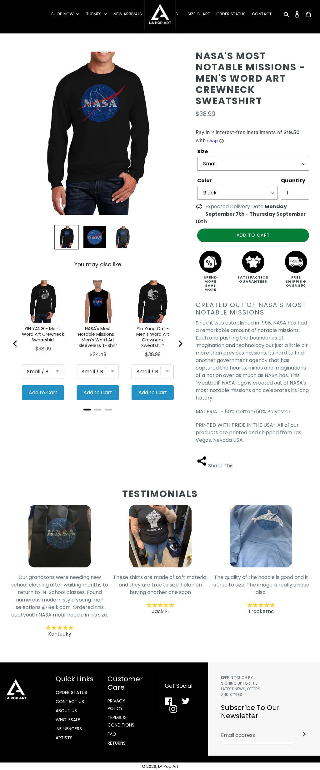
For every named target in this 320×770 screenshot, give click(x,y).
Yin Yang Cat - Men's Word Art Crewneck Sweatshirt (152, 337)
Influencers (69, 729)
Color (204, 180)
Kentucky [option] (59, 606)
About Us (66, 710)
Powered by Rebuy (98, 418)
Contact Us (70, 701)
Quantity (293, 180)
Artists (64, 738)
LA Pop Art (168, 766)
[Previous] (15, 343)
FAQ (112, 734)
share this (220, 465)
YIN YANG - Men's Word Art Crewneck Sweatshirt (43, 334)
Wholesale (68, 720)
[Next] (180, 343)
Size (202, 151)
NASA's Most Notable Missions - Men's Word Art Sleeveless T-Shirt (98, 337)
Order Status (71, 692)
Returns (117, 743)
